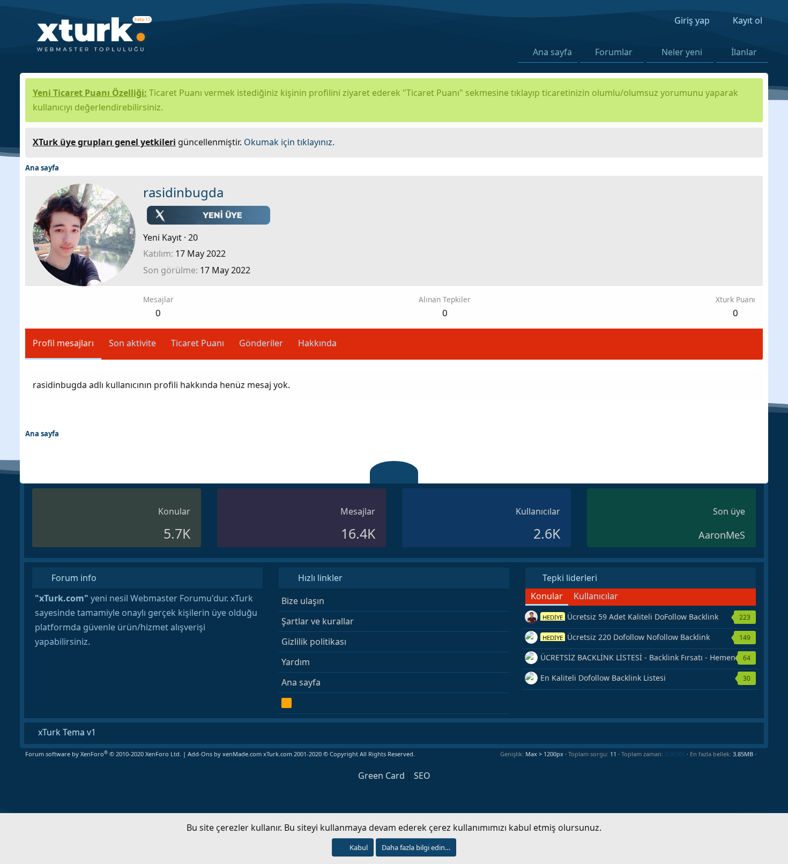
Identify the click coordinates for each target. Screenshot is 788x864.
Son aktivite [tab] (132, 343)
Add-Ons (200, 754)
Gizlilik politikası (313, 641)
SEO (422, 775)
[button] (639, 52)
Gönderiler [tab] (261, 343)
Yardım (295, 662)
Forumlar (614, 52)
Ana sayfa (552, 52)
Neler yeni (681, 52)
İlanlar (744, 52)
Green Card (381, 775)
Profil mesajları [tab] (63, 343)
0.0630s (675, 754)
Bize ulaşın (302, 601)
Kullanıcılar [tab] (596, 596)
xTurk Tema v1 (66, 732)
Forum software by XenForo (103, 754)
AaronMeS (721, 534)
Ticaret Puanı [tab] (197, 343)
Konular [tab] (547, 596)
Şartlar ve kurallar (317, 621)
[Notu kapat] (751, 140)
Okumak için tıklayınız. (289, 142)
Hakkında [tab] (317, 343)
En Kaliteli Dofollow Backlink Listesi (603, 678)
